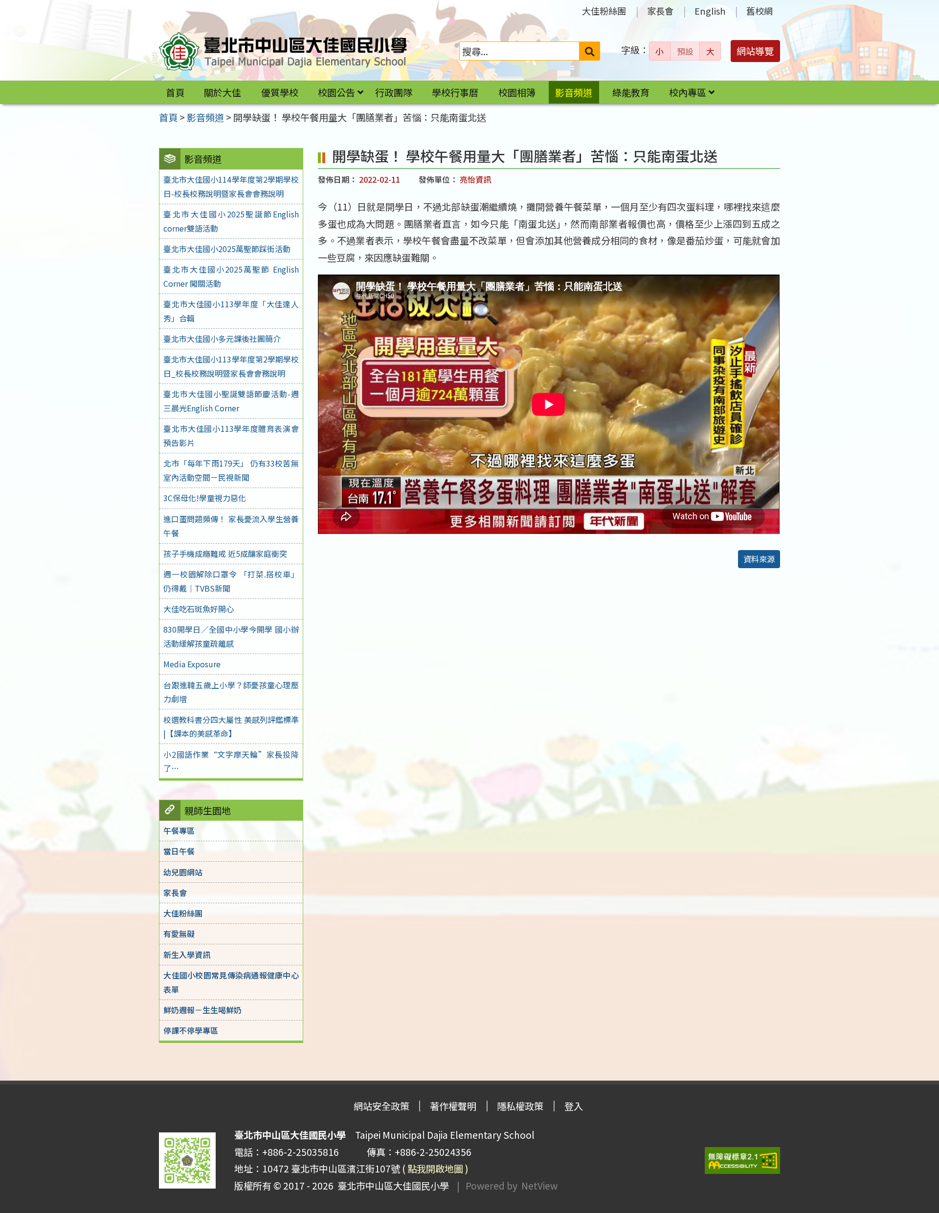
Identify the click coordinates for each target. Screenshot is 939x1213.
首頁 (175, 92)
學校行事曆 (455, 92)
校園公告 (336, 92)
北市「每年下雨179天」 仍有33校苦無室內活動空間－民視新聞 (230, 470)
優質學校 (279, 92)
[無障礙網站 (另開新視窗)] (742, 1160)
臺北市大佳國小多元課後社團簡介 (222, 338)
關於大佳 (222, 92)
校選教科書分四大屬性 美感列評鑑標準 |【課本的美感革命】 (230, 727)
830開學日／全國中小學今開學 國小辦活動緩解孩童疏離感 (230, 636)
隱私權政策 (520, 1106)
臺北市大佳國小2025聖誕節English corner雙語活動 (230, 221)
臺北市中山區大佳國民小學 (391, 1185)
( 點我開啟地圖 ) (435, 1168)
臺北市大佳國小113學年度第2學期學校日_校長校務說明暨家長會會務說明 (230, 366)
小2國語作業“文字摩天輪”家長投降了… (230, 761)
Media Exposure (192, 664)
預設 (685, 51)
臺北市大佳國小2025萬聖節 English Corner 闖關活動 (230, 276)
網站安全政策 (381, 1106)
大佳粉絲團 (604, 10)
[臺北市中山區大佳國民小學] (283, 51)
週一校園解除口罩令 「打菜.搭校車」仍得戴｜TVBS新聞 (230, 581)
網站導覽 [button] (755, 51)
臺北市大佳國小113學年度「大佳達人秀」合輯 (230, 311)
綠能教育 (630, 92)
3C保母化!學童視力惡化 (204, 498)
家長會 (660, 10)
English (709, 10)
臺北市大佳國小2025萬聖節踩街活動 (227, 249)
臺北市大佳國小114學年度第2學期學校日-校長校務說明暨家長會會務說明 (230, 186)
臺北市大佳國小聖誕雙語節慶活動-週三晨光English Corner (230, 401)
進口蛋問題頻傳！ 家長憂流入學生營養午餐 (230, 526)
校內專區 (687, 92)
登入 (573, 1106)
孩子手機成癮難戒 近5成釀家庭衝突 (225, 553)
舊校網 (759, 10)
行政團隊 (393, 92)
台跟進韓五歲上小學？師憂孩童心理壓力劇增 (230, 692)
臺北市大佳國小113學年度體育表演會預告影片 (230, 435)
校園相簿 (517, 92)
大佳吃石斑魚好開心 (198, 609)
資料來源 (759, 559)
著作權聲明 (453, 1106)
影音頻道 (573, 92)
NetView (539, 1185)
